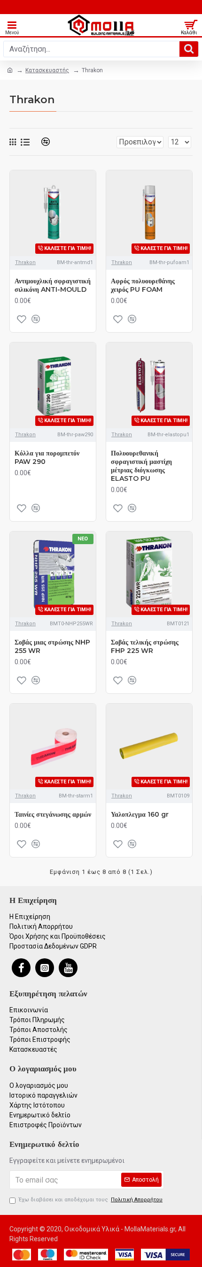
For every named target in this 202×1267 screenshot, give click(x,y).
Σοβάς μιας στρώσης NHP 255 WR (52, 646)
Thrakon (25, 262)
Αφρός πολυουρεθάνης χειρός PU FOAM (143, 285)
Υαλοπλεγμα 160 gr (140, 814)
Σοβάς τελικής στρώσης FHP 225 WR (145, 646)
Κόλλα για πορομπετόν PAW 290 (47, 457)
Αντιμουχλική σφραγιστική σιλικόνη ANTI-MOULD (53, 285)
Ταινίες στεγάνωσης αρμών (53, 814)
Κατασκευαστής (47, 70)
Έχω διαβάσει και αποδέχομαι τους (91, 1200)
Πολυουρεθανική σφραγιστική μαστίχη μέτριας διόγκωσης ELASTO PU (141, 466)
